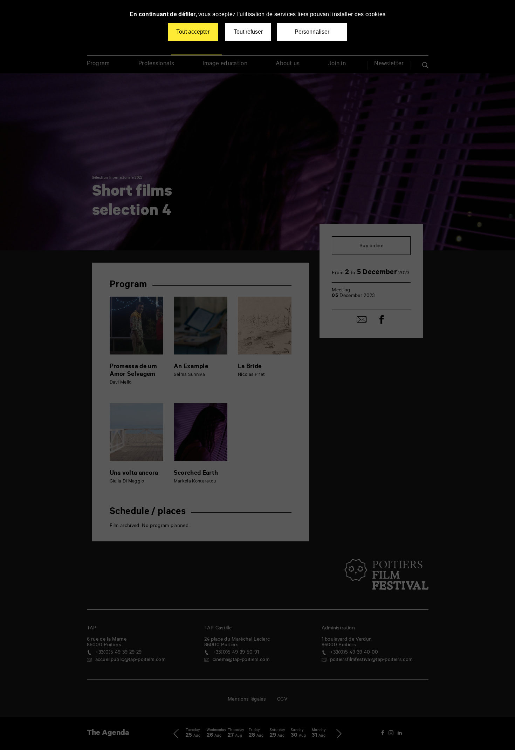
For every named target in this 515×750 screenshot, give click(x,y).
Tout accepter (193, 32)
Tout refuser (248, 32)
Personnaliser (312, 32)
